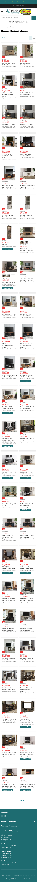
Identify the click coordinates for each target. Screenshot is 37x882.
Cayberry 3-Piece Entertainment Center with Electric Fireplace (8, 440)
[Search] (33, 18)
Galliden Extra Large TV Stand (27, 439)
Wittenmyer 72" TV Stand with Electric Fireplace (8, 155)
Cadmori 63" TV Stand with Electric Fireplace (8, 125)
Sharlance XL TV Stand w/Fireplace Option (27, 408)
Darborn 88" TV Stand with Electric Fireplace (26, 473)
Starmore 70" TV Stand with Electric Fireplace (9, 720)
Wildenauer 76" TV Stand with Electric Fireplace (7, 345)
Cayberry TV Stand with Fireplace (9, 473)
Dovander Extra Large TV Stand (8, 64)
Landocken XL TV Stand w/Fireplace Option (27, 536)
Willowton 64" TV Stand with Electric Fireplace (27, 785)
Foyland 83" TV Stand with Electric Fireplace (26, 599)
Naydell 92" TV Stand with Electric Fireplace (8, 599)
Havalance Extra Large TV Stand (8, 659)
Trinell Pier (5, 245)
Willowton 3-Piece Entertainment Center (26, 568)
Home (2, 27)
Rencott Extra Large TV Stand (9, 504)
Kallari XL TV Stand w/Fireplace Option (25, 155)
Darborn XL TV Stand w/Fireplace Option (26, 504)
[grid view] (30, 38)
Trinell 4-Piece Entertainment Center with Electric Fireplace (26, 721)
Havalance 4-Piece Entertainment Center (8, 688)
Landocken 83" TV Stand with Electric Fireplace (7, 537)
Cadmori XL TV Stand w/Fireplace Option (26, 94)
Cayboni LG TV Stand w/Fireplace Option (8, 283)
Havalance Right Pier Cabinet (26, 216)
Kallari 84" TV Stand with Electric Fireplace (8, 186)
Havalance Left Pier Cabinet (8, 216)
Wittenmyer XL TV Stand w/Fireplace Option (7, 94)
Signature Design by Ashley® (9, 66)
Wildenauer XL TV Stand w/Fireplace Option (9, 376)
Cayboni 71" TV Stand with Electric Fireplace (26, 249)
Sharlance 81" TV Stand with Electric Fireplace (9, 315)
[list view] (34, 38)
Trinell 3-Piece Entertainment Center (8, 568)
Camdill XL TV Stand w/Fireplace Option (8, 408)
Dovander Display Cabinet (25, 64)
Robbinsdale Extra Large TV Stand (27, 186)
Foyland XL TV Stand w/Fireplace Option (8, 629)
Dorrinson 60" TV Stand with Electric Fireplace (27, 753)
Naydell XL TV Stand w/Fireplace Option (26, 629)
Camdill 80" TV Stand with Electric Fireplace (26, 376)
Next (21, 800)
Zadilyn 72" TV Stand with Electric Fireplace (26, 279)
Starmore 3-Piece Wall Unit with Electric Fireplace (26, 689)
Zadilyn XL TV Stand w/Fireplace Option (26, 315)
